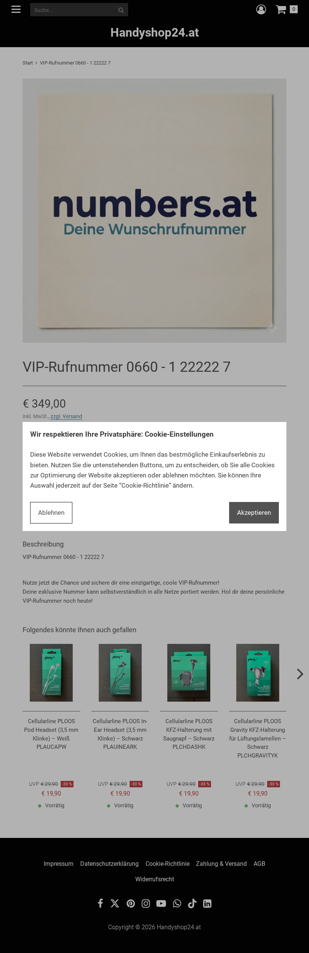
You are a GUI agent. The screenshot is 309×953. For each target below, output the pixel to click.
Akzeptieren (254, 512)
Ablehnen (51, 512)
